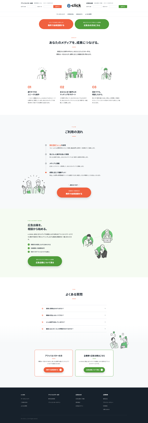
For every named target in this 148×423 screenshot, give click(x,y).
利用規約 (105, 406)
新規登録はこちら (38, 3)
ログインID (23, 6)
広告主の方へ (79, 14)
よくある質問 (88, 14)
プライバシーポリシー (108, 402)
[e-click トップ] (74, 6)
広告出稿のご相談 (98, 3)
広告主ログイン (79, 406)
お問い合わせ (106, 409)
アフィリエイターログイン (54, 402)
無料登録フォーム (55, 145)
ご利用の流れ (70, 14)
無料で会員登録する (52, 370)
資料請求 (78, 402)
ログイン (57, 6)
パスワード (39, 6)
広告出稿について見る (92, 370)
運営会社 (105, 399)
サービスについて (61, 14)
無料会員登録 (51, 399)
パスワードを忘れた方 (48, 3)
